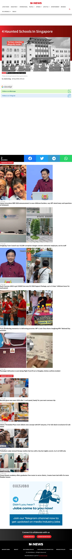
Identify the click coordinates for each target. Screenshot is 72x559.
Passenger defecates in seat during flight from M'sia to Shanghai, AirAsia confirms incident (30, 371)
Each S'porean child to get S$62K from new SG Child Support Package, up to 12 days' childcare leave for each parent (35, 287)
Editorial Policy (28, 549)
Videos (14, 11)
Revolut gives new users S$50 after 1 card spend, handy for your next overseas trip (27, 400)
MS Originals (6, 11)
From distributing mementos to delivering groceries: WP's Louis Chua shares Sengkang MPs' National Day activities (35, 329)
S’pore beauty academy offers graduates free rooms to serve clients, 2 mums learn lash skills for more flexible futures (34, 476)
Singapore (14, 7)
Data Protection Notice (45, 549)
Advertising (6, 549)
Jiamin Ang (7, 79)
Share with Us (29, 536)
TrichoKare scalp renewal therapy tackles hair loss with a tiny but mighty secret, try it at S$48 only (33, 451)
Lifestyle (45, 7)
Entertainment (55, 7)
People (31, 7)
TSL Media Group (43, 555)
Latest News (5, 7)
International (24, 7)
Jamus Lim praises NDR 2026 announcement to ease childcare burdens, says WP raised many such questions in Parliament (36, 204)
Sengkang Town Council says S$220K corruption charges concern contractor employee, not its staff (33, 246)
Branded (63, 7)
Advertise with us (44, 536)
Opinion (38, 7)
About (16, 549)
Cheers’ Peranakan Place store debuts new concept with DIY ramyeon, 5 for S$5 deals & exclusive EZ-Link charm (35, 426)
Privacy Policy (60, 549)
